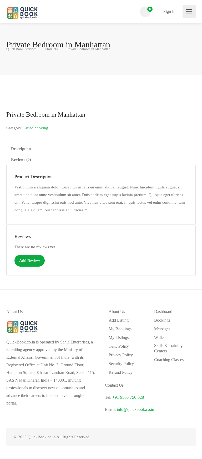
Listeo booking (35, 128)
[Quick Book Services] (22, 12)
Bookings (162, 320)
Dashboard (163, 311)
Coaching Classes (169, 359)
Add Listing (119, 320)
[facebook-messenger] (176, 437)
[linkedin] (167, 437)
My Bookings (120, 329)
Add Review (29, 260)
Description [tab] (21, 149)
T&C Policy (119, 346)
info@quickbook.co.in (135, 409)
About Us (117, 311)
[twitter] (158, 437)
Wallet (159, 337)
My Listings (119, 337)
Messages (162, 329)
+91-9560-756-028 (128, 397)
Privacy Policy (121, 355)
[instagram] (184, 437)
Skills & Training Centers (168, 348)
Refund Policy (121, 372)
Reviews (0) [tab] (21, 159)
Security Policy (121, 363)
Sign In (168, 11)
